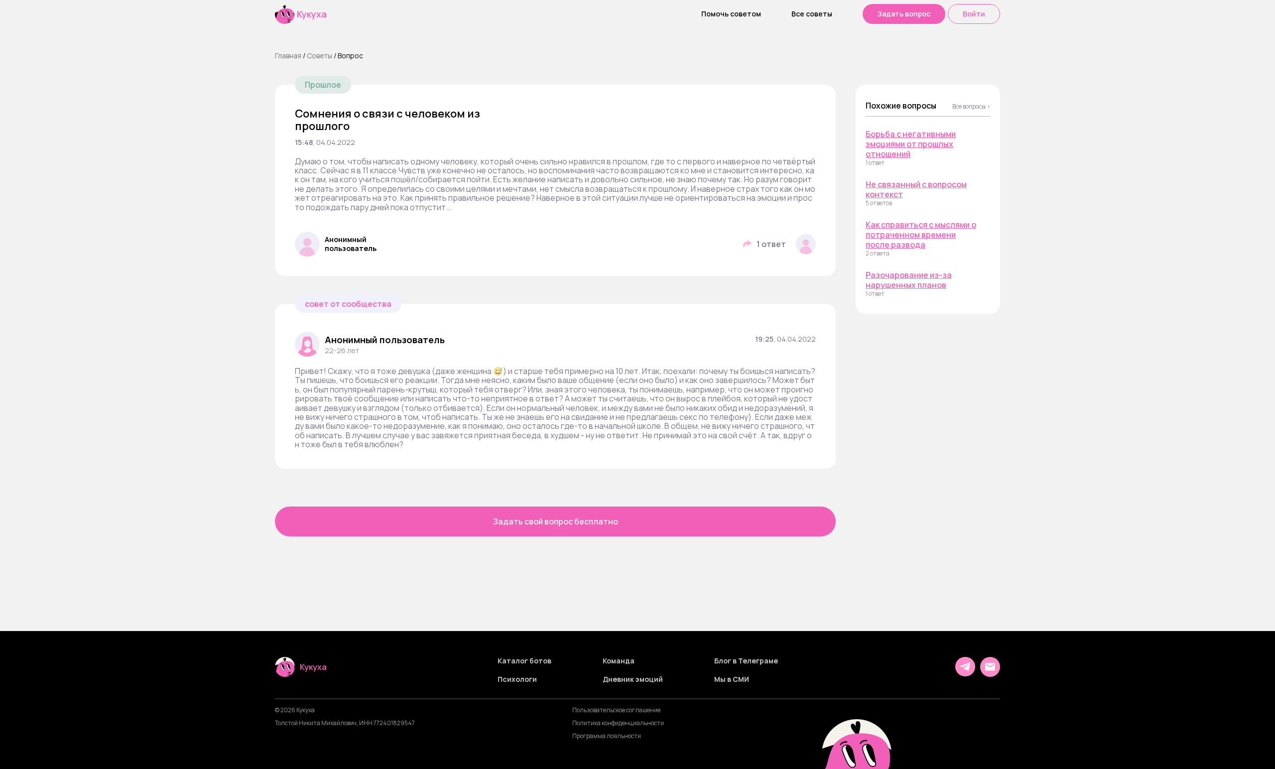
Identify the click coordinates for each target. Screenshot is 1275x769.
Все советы (811, 13)
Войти (974, 13)
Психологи (517, 679)
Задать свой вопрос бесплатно (555, 521)
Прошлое (323, 84)
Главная (288, 55)
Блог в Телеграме (746, 661)
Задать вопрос (904, 13)
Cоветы (319, 55)
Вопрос (350, 55)
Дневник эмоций (633, 679)
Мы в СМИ (731, 679)
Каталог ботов (524, 661)
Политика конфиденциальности (618, 723)
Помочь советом (731, 13)
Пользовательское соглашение (616, 710)
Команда (619, 661)
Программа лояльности (606, 736)
